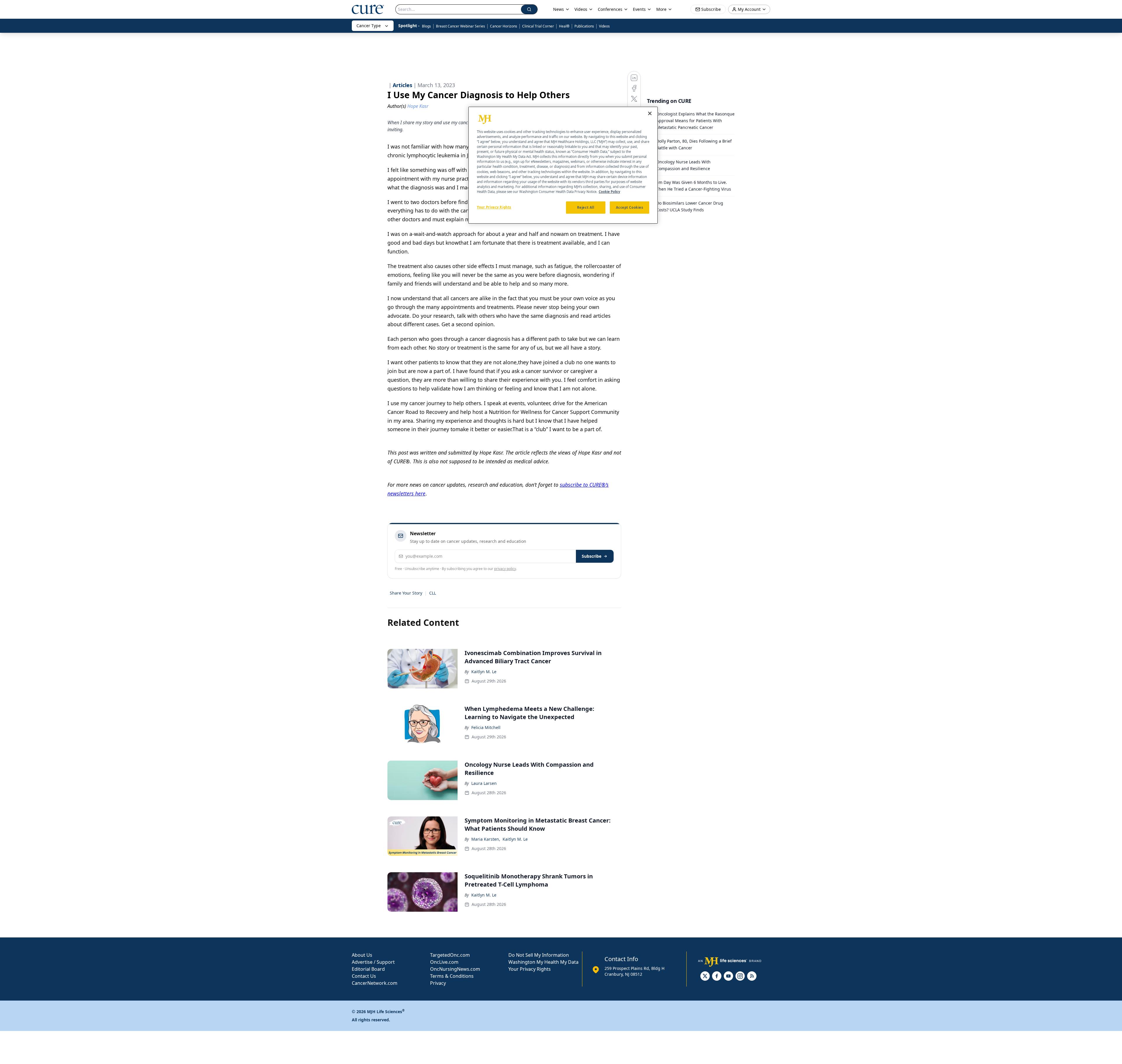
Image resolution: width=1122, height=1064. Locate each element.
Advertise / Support (373, 962)
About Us (362, 955)
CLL (432, 593)
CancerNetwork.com (374, 983)
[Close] (649, 113)
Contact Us (364, 976)
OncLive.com (444, 962)
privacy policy (505, 568)
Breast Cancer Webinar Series (460, 26)
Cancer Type (368, 25)
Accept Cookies (629, 207)
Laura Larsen (484, 783)
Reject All (585, 207)
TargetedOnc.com (450, 955)
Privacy (438, 983)
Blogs (426, 26)
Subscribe (591, 556)
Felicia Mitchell (486, 727)
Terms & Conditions (452, 976)
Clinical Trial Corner (538, 26)
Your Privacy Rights (529, 969)
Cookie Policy (609, 191)
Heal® (564, 26)
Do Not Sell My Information (538, 955)
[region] (563, 165)
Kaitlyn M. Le (483, 671)
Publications (584, 26)
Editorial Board (368, 969)
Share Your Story (406, 593)
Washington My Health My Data (543, 962)
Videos (604, 26)
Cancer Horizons (503, 26)
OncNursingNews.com (455, 969)
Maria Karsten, (485, 839)
